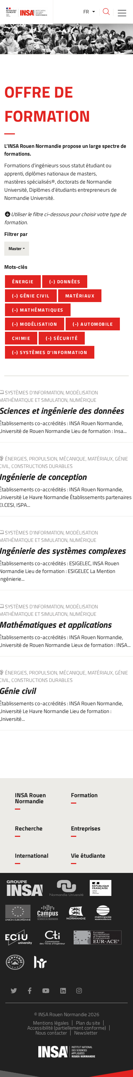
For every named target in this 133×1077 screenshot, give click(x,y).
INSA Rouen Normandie (30, 798)
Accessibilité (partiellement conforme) (66, 1027)
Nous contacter (51, 1032)
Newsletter (86, 1032)
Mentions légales (51, 1022)
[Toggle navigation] (122, 12)
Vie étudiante (88, 855)
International (32, 855)
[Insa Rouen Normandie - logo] (66, 1052)
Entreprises (85, 828)
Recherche (29, 828)
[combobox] (16, 249)
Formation (84, 795)
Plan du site (88, 1022)
